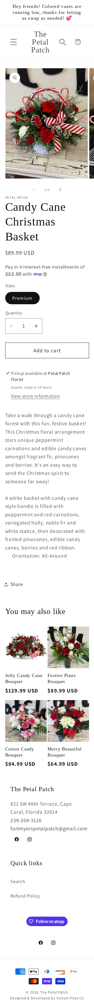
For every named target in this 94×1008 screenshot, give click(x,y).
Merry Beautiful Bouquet (65, 752)
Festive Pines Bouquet (62, 678)
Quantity (13, 313)
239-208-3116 (26, 820)
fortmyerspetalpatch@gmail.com (48, 828)
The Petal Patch (54, 992)
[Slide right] (60, 190)
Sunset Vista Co (70, 997)
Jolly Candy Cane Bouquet (24, 678)
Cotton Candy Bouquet (19, 752)
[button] (13, 41)
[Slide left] (33, 190)
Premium (22, 298)
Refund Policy (25, 895)
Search (17, 881)
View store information (35, 396)
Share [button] (16, 584)
